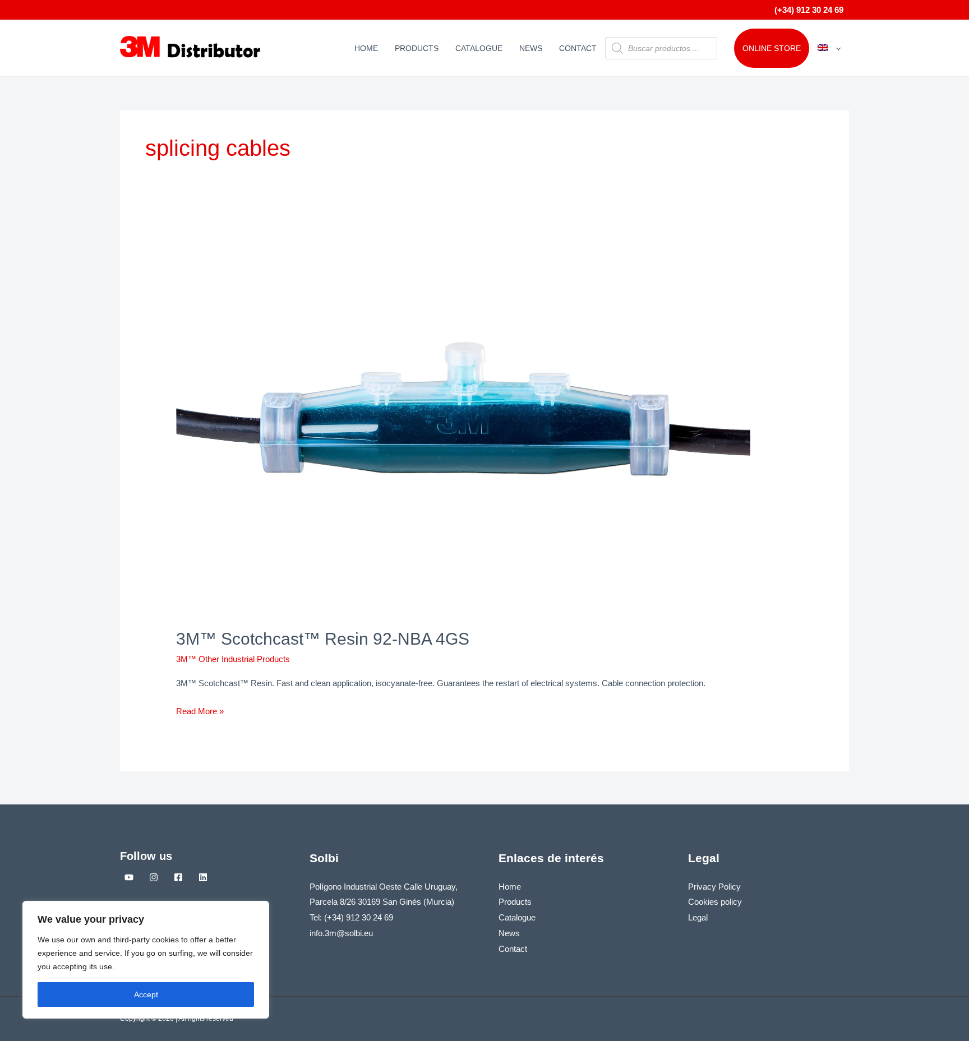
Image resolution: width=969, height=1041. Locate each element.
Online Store (771, 48)
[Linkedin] (203, 877)
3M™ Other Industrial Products (233, 659)
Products (417, 48)
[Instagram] (154, 877)
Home (366, 48)
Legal (698, 917)
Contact (578, 48)
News (530, 48)
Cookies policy (715, 901)
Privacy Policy (714, 886)
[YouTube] (129, 877)
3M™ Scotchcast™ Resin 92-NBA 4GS (322, 639)
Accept (146, 994)
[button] (835, 48)
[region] (145, 960)
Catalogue (478, 48)
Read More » (200, 710)
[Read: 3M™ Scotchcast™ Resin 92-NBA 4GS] (463, 423)
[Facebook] (178, 877)
